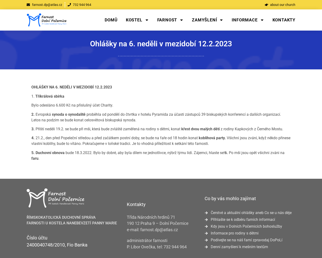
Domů (111, 19)
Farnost (167, 19)
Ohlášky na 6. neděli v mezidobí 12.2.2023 (161, 43)
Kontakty (283, 19)
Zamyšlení (204, 19)
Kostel (134, 19)
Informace (244, 19)
